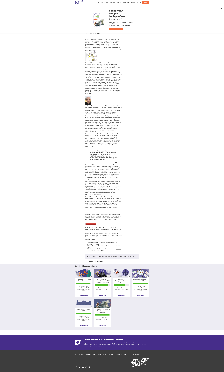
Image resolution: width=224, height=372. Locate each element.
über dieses (105, 227)
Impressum (111, 354)
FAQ (129, 354)
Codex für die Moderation (137, 344)
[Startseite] (79, 2)
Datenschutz (119, 354)
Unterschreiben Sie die (95, 242)
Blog (76, 354)
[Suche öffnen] (138, 2)
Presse (99, 354)
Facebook (118, 248)
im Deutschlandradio (108, 110)
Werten (99, 346)
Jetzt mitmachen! (84, 295)
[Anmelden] (140, 2)
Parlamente (125, 2)
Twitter (89, 250)
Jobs (94, 354)
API (125, 354)
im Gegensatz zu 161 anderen (101, 166)
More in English (136, 354)
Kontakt (104, 354)
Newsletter (82, 354)
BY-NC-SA (129, 256)
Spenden (88, 354)
